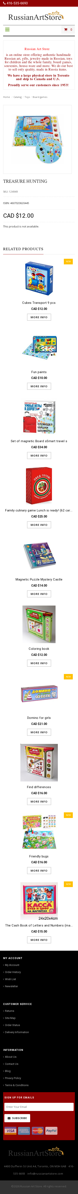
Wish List (10, 979)
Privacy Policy (13, 1078)
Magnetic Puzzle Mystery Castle (39, 579)
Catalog (18, 96)
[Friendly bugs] (39, 831)
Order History (13, 972)
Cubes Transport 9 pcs (39, 303)
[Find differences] (39, 762)
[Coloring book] (39, 624)
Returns (9, 1010)
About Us (10, 1056)
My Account (12, 965)
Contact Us (11, 1063)
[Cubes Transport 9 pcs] (39, 278)
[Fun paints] (39, 347)
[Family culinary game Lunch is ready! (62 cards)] (39, 485)
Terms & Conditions (16, 1085)
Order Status (12, 1025)
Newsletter (11, 986)
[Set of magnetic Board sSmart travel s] (39, 416)
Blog (8, 1071)
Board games (40, 96)
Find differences (39, 787)
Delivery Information (17, 1032)
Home (6, 96)
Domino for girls (39, 718)
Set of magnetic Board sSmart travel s (39, 441)
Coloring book (39, 649)
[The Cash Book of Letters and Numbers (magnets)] (39, 900)
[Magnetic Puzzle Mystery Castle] (39, 555)
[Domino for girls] (39, 693)
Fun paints (39, 372)
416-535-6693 (17, 3)
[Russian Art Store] (39, 15)
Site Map (10, 1018)
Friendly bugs (39, 856)
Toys (27, 96)
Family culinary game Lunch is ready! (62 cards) (40, 510)
